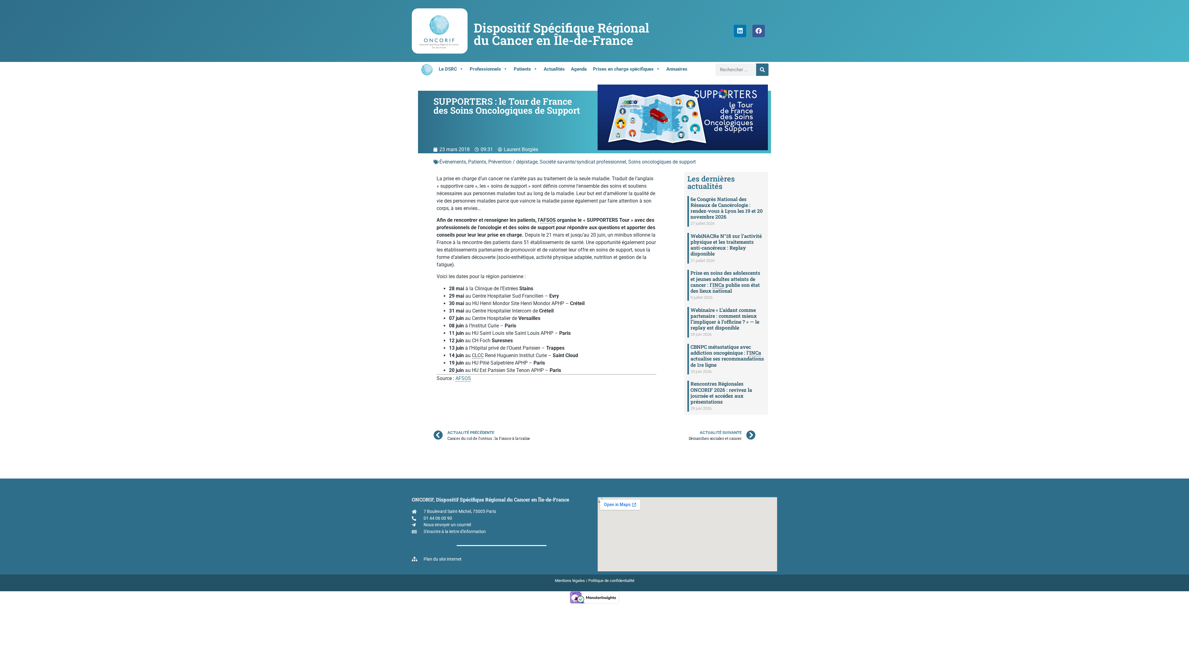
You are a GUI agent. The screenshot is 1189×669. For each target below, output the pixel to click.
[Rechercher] (762, 69)
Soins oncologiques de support (662, 162)
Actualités (554, 69)
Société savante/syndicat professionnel (583, 162)
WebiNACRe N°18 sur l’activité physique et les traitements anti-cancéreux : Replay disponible (726, 245)
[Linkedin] (740, 31)
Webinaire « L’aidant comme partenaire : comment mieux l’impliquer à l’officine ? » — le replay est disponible (724, 319)
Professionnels (485, 69)
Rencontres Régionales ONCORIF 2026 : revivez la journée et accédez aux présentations (721, 392)
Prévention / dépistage (513, 162)
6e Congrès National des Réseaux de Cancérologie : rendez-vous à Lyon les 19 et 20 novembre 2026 (726, 208)
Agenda (579, 69)
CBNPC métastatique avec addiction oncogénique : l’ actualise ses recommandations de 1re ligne (727, 355)
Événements (452, 162)
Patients (522, 69)
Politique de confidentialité (611, 580)
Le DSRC (448, 69)
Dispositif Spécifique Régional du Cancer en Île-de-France (561, 34)
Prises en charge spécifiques (623, 69)
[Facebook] (758, 31)
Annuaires (676, 69)
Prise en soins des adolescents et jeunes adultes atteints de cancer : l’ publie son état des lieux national (725, 281)
